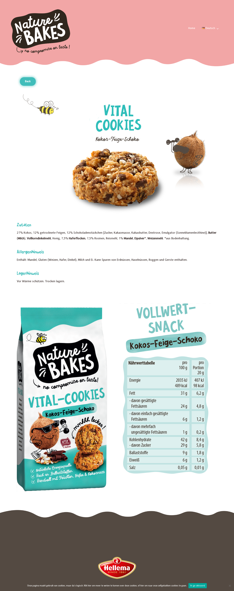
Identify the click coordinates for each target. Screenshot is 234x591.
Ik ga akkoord (197, 585)
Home (191, 28)
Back (28, 81)
